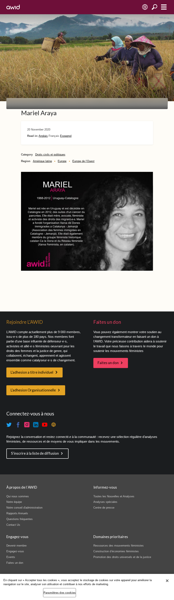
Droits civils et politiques (50, 154)
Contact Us (13, 524)
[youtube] (45, 424)
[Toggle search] (154, 7)
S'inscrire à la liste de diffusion (35, 453)
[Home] (13, 7)
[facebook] (18, 424)
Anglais (43, 135)
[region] (87, 587)
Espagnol (66, 135)
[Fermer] (167, 580)
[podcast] (53, 424)
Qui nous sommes (17, 496)
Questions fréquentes (19, 519)
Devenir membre (16, 545)
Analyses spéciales (105, 501)
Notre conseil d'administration (24, 507)
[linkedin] (36, 424)
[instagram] (27, 424)
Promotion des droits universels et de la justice (122, 557)
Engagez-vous (15, 551)
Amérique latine (42, 161)
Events (10, 557)
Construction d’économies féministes (116, 551)
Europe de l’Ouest (83, 161)
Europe (62, 161)
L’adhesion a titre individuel (32, 372)
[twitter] (9, 424)
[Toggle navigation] (164, 7)
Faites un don (108, 363)
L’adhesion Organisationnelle (33, 390)
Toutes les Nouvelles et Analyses (113, 496)
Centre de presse (103, 507)
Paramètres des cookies (60, 592)
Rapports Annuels (17, 513)
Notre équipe (14, 501)
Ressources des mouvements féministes (118, 545)
